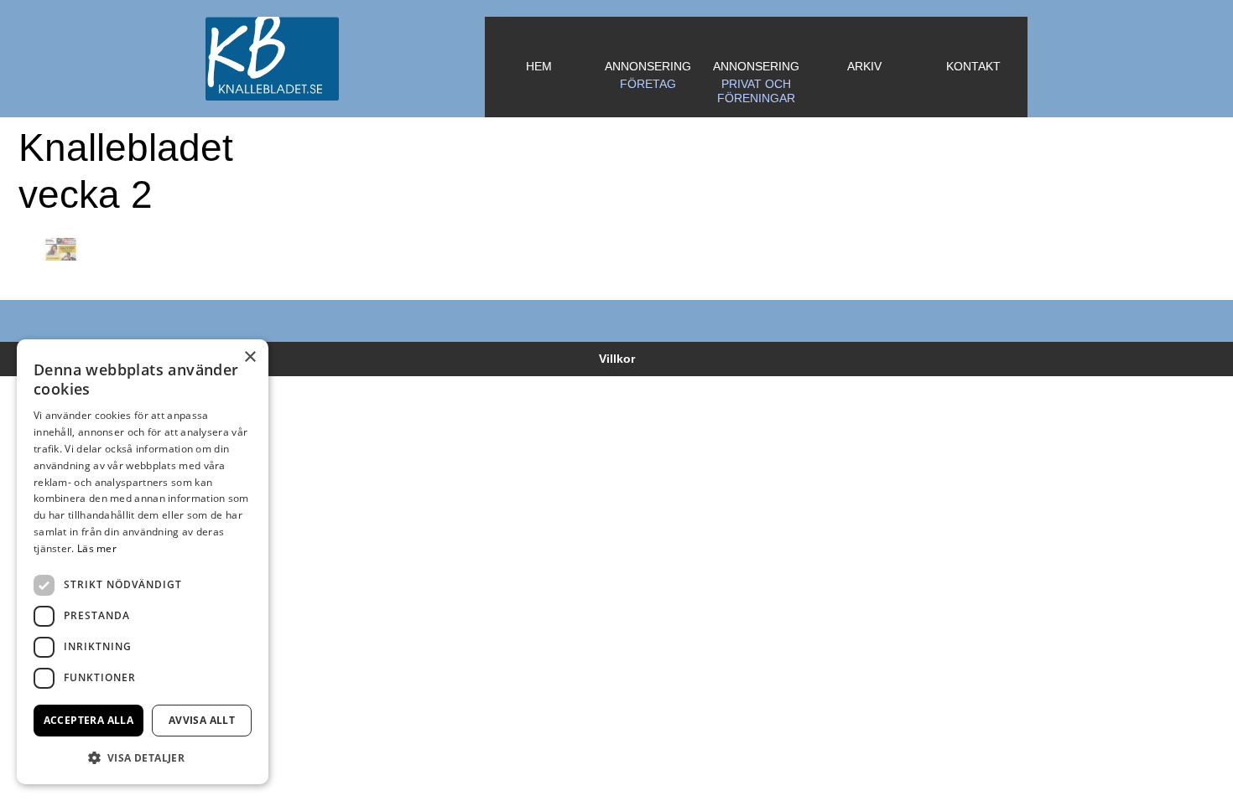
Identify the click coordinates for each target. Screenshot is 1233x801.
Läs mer (97, 548)
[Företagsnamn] (345, 59)
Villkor (617, 358)
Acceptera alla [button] (89, 720)
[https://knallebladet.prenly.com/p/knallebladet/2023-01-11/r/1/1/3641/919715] (61, 249)
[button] (143, 757)
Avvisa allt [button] (202, 720)
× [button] (249, 357)
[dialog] (142, 561)
